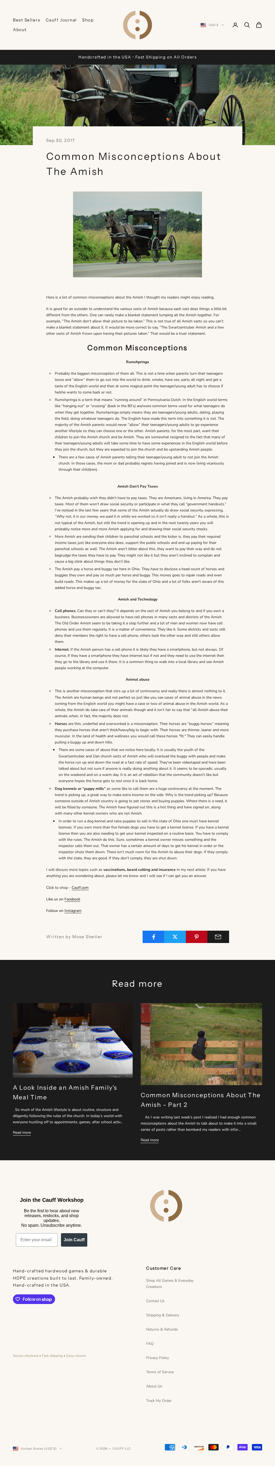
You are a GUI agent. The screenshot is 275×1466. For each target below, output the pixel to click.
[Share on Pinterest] (196, 937)
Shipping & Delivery (162, 1315)
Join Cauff (74, 1239)
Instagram (72, 910)
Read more (22, 1132)
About (20, 29)
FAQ (150, 1343)
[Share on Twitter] (175, 937)
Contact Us (155, 1300)
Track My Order (159, 1400)
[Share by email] (218, 937)
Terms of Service (160, 1372)
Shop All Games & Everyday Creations (169, 1283)
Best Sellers (26, 20)
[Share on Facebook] (153, 937)
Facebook (72, 899)
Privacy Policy (157, 1357)
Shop (87, 20)
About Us (154, 1386)
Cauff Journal (61, 20)
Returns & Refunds (162, 1329)
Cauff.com (80, 887)
